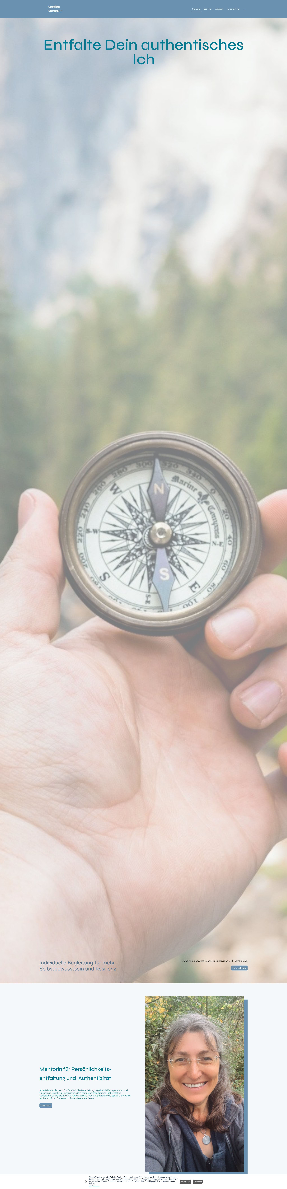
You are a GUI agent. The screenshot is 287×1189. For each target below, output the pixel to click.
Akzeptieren (185, 1182)
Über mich (45, 1105)
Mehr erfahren (239, 968)
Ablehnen (198, 1182)
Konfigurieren (94, 1186)
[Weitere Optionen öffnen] (244, 9)
